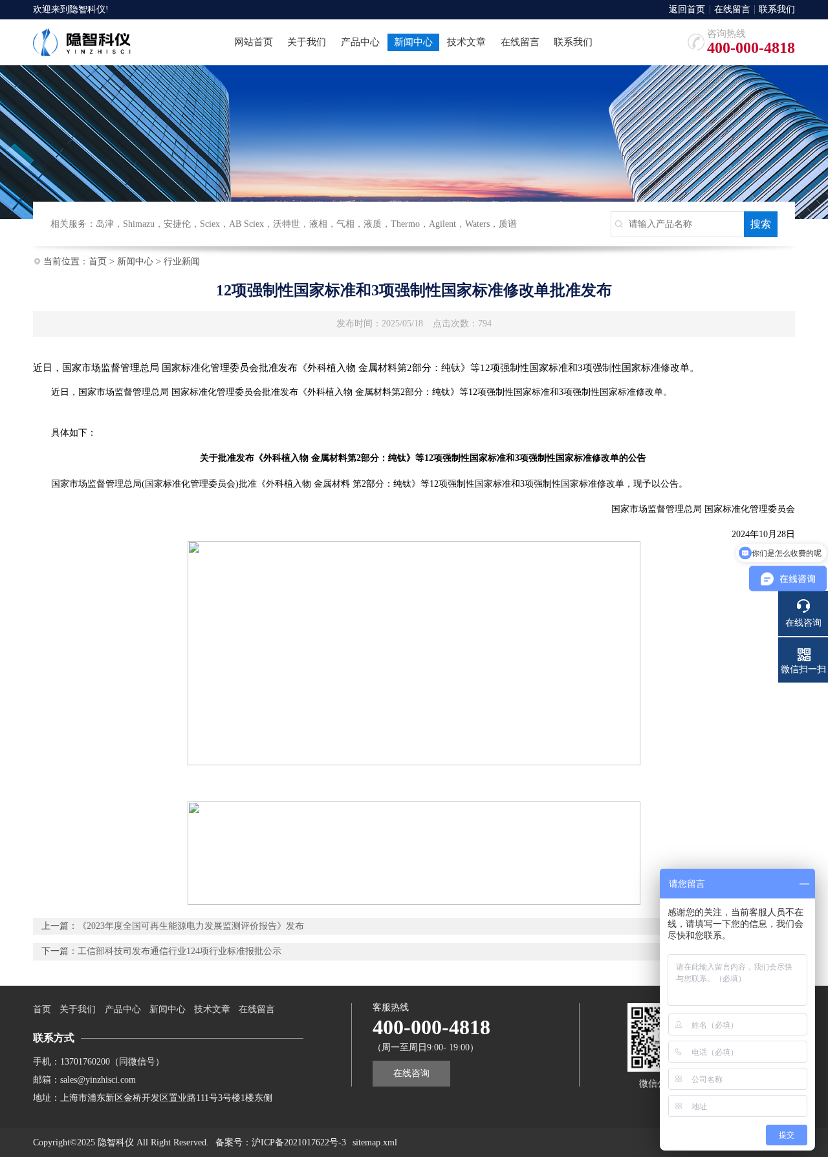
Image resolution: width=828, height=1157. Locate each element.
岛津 (105, 224)
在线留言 (732, 9)
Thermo (405, 224)
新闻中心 (135, 261)
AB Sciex (246, 224)
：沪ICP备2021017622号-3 (294, 1142)
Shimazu (139, 224)
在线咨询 (411, 1073)
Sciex (210, 224)
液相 (318, 224)
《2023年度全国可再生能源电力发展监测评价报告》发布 (191, 926)
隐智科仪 (87, 9)
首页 (98, 261)
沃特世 (286, 224)
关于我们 (78, 1009)
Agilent (442, 224)
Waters (477, 224)
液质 (373, 224)
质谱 (508, 224)
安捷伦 (177, 224)
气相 (345, 224)
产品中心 (123, 1009)
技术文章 (212, 1009)
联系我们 (777, 9)
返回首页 (687, 9)
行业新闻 (182, 261)
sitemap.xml (375, 1142)
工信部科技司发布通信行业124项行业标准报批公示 (179, 951)
